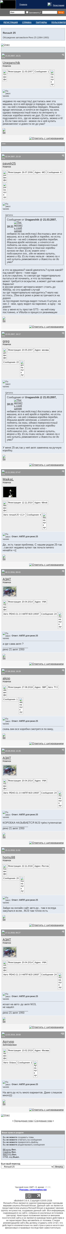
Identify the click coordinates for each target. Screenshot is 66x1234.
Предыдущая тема (23, 1121)
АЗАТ (7, 579)
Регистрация (58, 5)
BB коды (7, 1149)
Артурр (8, 1041)
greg (6, 341)
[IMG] (5, 1154)
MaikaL (8, 479)
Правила (23, 4)
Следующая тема (43, 1121)
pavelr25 (9, 163)
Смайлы (7, 1152)
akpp (6, 678)
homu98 (9, 857)
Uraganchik (11, 63)
